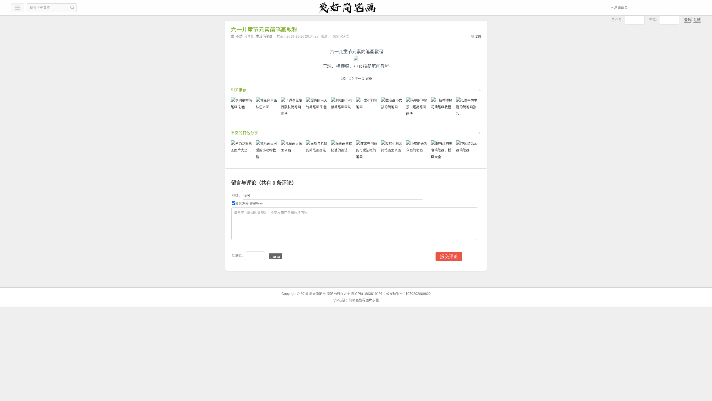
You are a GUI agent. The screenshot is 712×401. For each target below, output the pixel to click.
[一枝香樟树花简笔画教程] (442, 107)
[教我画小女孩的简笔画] (392, 107)
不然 (239, 36)
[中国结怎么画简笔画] (467, 150)
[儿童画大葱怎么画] (292, 150)
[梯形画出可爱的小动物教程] (267, 157)
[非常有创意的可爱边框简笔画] (367, 157)
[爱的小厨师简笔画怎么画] (392, 150)
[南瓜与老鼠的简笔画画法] (317, 150)
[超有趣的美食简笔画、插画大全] (442, 157)
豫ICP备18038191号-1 (368, 294)
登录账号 (256, 204)
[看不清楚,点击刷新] (275, 256)
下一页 (360, 79)
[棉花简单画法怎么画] (267, 107)
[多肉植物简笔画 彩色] (242, 107)
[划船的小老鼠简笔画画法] (342, 107)
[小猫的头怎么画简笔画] (417, 150)
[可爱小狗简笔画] (367, 107)
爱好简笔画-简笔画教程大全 (329, 294)
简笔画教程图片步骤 (364, 300)
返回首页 (619, 7)
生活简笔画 (264, 36)
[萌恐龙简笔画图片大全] (242, 150)
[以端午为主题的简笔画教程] (467, 114)
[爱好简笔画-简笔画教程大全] (356, 7)
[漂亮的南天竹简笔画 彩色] (317, 107)
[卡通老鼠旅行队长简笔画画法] (292, 114)
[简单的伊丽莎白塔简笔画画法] (417, 114)
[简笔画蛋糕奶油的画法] (342, 150)
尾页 (368, 79)
